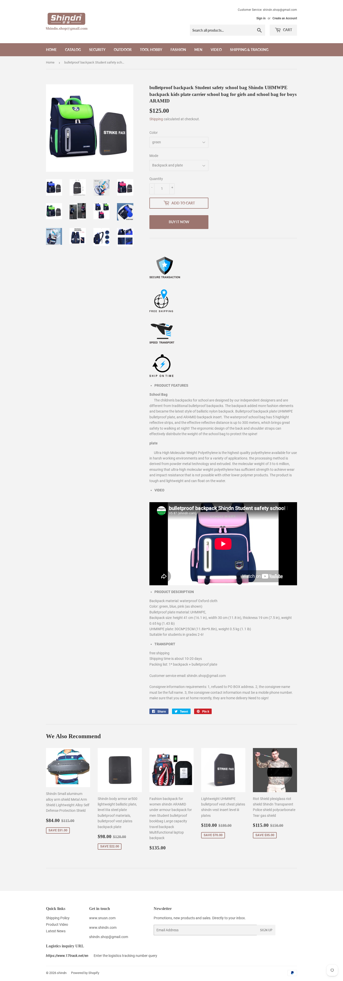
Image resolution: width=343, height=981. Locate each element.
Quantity (156, 179)
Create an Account (284, 18)
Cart (287, 30)
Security (97, 49)
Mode (153, 156)
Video (216, 49)
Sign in (261, 18)
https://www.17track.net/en (67, 956)
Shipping (156, 119)
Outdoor (123, 49)
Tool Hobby (151, 49)
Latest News (56, 931)
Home (51, 49)
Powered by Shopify (85, 973)
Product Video (57, 924)
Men (198, 49)
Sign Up (266, 930)
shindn (62, 973)
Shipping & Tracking (249, 49)
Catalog (73, 49)
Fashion (178, 49)
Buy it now (179, 222)
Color (153, 133)
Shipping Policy (58, 918)
